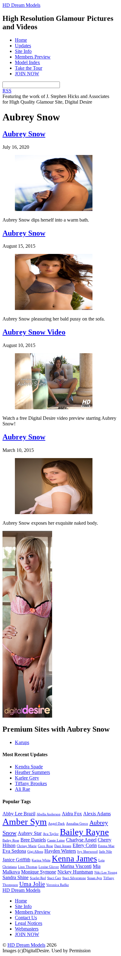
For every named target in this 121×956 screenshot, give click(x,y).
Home (21, 40)
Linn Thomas (27, 867)
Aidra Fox (72, 813)
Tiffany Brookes (31, 783)
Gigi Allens (35, 851)
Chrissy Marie (27, 846)
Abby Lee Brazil (18, 813)
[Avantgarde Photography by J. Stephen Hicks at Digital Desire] (27, 716)
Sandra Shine (15, 877)
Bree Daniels (33, 839)
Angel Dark (56, 823)
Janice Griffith (16, 859)
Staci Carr (54, 878)
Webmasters (26, 928)
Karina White (41, 860)
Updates (23, 45)
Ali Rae (22, 789)
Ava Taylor (51, 834)
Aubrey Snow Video (33, 332)
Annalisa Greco (77, 823)
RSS (6, 90)
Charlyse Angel (81, 839)
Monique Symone (38, 871)
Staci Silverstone (74, 878)
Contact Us (26, 917)
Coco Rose (45, 846)
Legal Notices (28, 923)
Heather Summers (32, 772)
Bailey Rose (10, 840)
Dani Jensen (62, 846)
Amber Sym (24, 822)
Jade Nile (105, 851)
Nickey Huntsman (75, 871)
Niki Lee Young (105, 872)
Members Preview (33, 56)
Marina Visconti (76, 866)
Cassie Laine (56, 840)
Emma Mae (106, 846)
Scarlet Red (38, 878)
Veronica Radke (57, 885)
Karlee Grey (27, 777)
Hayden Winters (60, 851)
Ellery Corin (85, 845)
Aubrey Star (30, 833)
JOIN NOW (27, 73)
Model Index (27, 62)
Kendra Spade (29, 766)
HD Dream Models (26, 945)
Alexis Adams (97, 813)
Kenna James (74, 858)
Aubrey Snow (23, 134)
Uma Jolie (32, 883)
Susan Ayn (94, 878)
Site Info (23, 51)
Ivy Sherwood (87, 851)
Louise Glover (48, 867)
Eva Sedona (14, 851)
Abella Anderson (48, 814)
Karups (22, 742)
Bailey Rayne (84, 832)
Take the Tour (28, 68)
